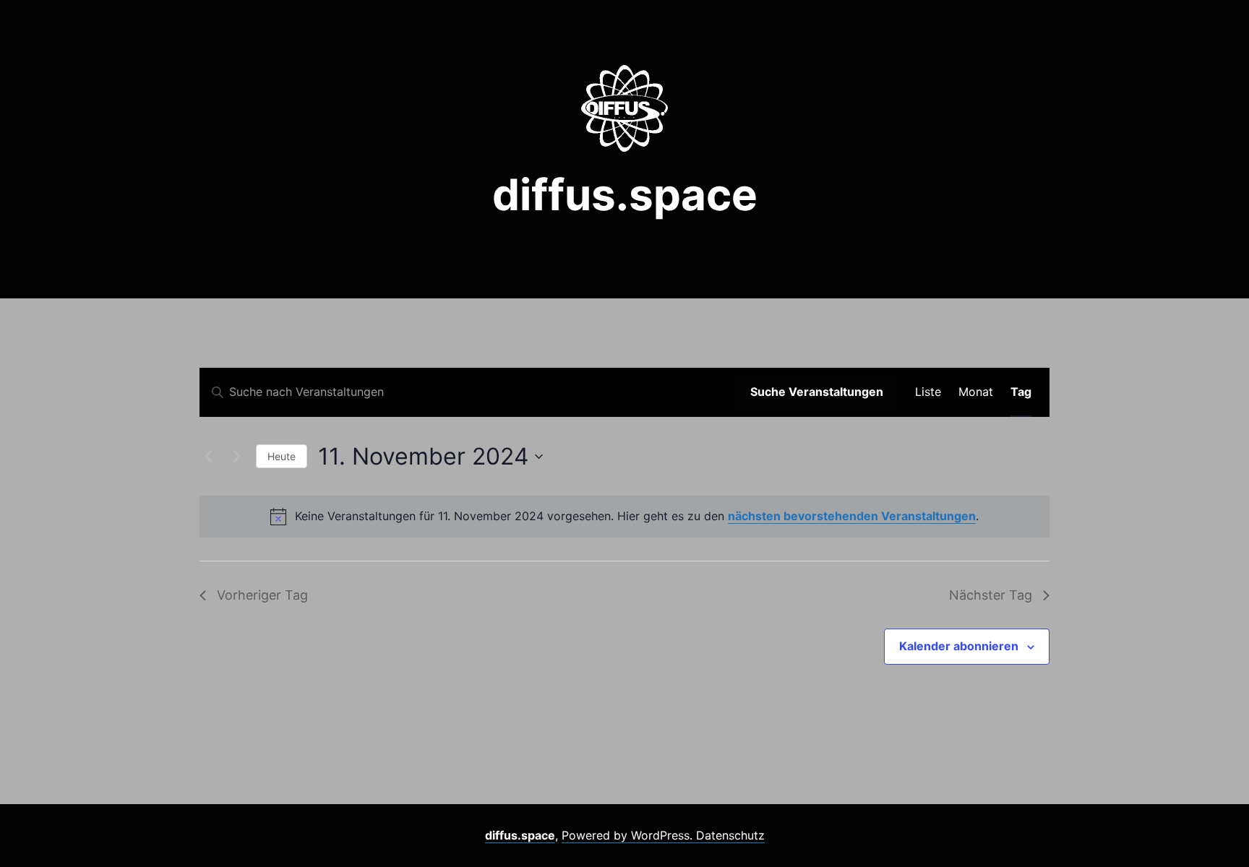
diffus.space (624, 194)
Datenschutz (730, 835)
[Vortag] (208, 456)
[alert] (624, 517)
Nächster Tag (990, 595)
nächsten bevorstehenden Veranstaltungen (852, 516)
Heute (281, 456)
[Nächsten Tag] (236, 456)
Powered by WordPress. (629, 835)
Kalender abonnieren (958, 646)
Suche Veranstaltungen (816, 391)
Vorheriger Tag (262, 595)
